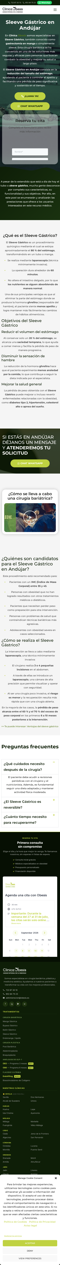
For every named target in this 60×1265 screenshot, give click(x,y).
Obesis (22, 35)
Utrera (33, 1101)
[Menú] (55, 9)
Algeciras (7, 1137)
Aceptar (30, 1243)
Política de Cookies (15, 1221)
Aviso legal (30, 1225)
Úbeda (6, 1174)
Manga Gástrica (10, 1021)
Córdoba (6, 1146)
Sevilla (6, 1097)
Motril (33, 1158)
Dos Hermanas (37, 1097)
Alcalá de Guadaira (11, 1101)
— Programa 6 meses (18, 1068)
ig (12, 1004)
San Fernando (37, 1137)
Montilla (6, 1150)
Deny (30, 1250)
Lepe (33, 1109)
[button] (55, 1178)
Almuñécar (35, 1162)
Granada (6, 1158)
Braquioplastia (9, 1055)
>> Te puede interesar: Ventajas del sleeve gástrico (29, 726)
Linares (34, 1170)
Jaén (5, 1170)
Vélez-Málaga (37, 1125)
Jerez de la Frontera (40, 1134)
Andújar (34, 1174)
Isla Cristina (8, 1113)
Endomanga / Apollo (12, 1038)
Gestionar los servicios (13, 1236)
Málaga (6, 1121)
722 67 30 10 (16, 3)
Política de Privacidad (42, 1221)
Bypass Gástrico (10, 1025)
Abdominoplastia (10, 1051)
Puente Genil (36, 1150)
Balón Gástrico (9, 1030)
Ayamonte (35, 1113)
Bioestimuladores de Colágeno (16, 1080)
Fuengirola (7, 1125)
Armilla (6, 1162)
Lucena (34, 1146)
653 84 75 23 (30, 3)
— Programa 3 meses (18, 1063)
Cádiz (5, 1134)
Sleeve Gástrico (10, 1034)
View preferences (30, 1258)
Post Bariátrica (9, 1046)
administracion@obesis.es (17, 998)
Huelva (6, 1109)
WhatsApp (45, 3)
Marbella (34, 1121)
